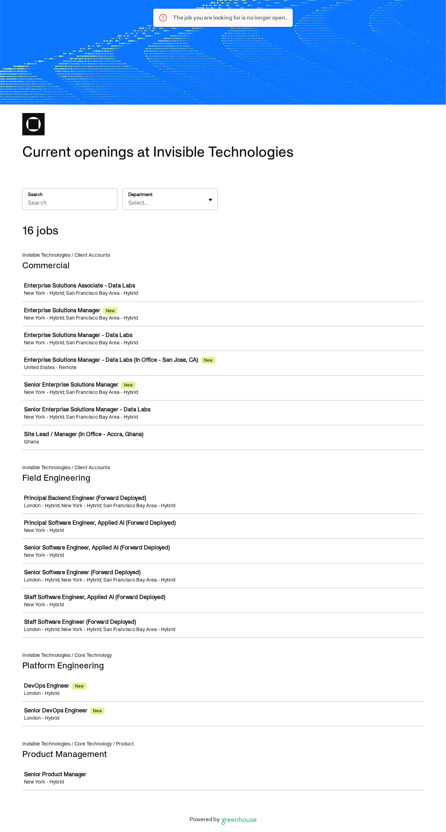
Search (35, 194)
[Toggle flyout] (210, 200)
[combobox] (129, 203)
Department (140, 194)
